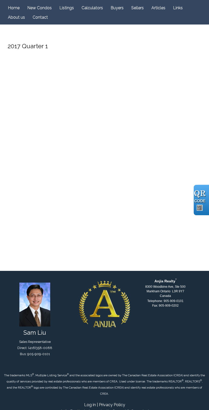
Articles (158, 7)
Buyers (117, 7)
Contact (40, 17)
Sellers (137, 7)
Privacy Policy (112, 404)
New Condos (39, 7)
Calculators (92, 7)
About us (16, 17)
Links (178, 7)
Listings (66, 7)
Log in (90, 404)
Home (14, 7)
